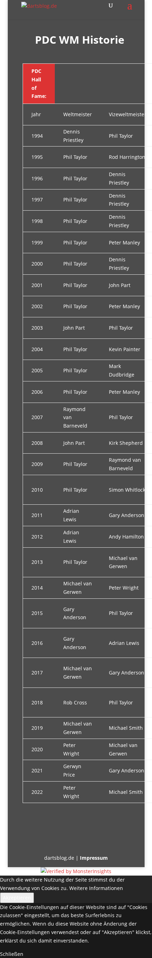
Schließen (11, 954)
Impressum (94, 857)
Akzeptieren (17, 897)
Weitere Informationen (96, 888)
